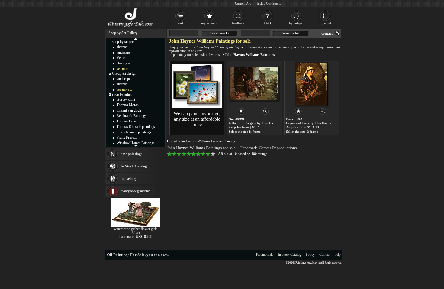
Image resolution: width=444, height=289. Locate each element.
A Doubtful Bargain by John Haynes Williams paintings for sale (273, 123)
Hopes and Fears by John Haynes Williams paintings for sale (328, 123)
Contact (324, 254)
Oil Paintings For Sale (126, 254)
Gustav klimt (126, 99)
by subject (296, 23)
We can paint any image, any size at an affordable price (197, 119)
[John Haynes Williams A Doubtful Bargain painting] (254, 84)
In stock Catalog (289, 254)
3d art (136, 233)
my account (209, 23)
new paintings (131, 154)
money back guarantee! (135, 191)
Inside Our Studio (269, 3)
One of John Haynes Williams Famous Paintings (202, 141)
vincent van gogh (129, 110)
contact (327, 33)
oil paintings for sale (183, 55)
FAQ (267, 23)
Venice (121, 58)
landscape (123, 52)
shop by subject (123, 42)
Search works (219, 33)
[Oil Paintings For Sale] (131, 27)
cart (180, 23)
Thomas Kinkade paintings (136, 127)
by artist (325, 23)
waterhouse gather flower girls (135, 229)
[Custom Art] (197, 107)
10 (213, 153)
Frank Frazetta (127, 137)
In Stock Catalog (134, 166)
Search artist (290, 33)
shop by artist (211, 55)
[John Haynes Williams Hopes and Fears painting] (311, 84)
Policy (310, 254)
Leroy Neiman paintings (134, 132)
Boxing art (124, 63)
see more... (124, 69)
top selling (128, 179)
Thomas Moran (128, 105)
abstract (122, 47)
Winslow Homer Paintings (136, 143)
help (338, 254)
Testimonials (264, 254)
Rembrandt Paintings (131, 116)
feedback (238, 23)
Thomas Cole (126, 121)
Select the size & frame (245, 131)
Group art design (124, 73)
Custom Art (243, 3)
